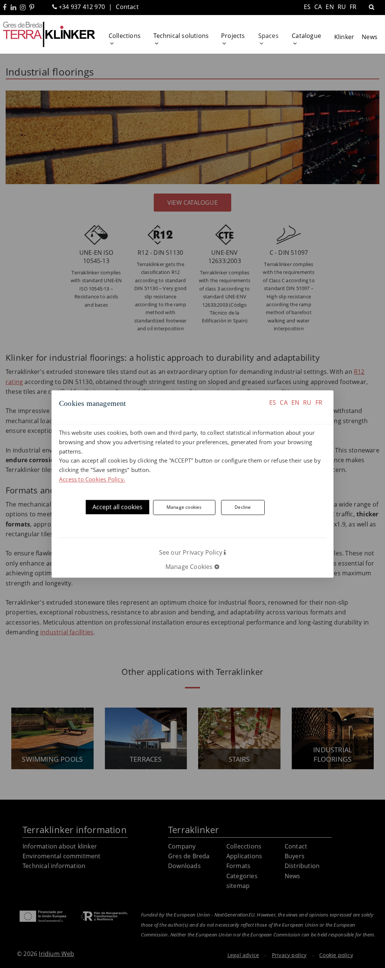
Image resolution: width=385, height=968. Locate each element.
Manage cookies (184, 507)
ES (272, 402)
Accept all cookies (117, 507)
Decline (243, 507)
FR (318, 402)
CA (283, 402)
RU (307, 402)
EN (295, 402)
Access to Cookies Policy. (92, 479)
